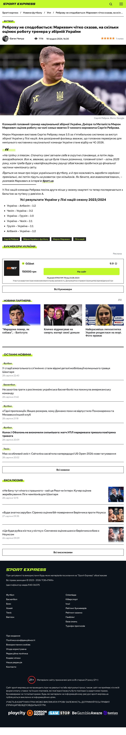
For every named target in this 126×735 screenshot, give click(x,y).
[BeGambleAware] (87, 713)
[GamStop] (59, 713)
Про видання (13, 635)
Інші (68, 603)
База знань (71, 621)
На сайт (81, 271)
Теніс (6, 448)
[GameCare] (111, 713)
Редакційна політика (17, 653)
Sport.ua (47, 180)
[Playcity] (16, 713)
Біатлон (10, 617)
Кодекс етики (13, 658)
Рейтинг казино (74, 612)
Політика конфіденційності (20, 640)
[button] (110, 4)
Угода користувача (16, 649)
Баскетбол (9, 384)
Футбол (8, 21)
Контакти (11, 666)
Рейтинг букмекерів (76, 608)
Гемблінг (70, 617)
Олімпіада (71, 594)
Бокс (8, 603)
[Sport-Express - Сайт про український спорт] (17, 4)
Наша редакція (14, 662)
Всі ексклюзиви (63, 552)
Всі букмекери (63, 289)
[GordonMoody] (37, 713)
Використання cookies (18, 644)
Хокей (9, 608)
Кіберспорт (72, 599)
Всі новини (63, 469)
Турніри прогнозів (75, 626)
